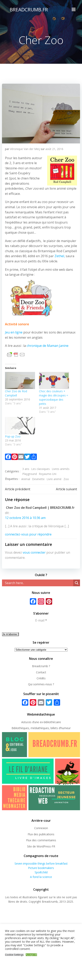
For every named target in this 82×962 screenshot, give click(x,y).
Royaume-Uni (47, 474)
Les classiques (40, 469)
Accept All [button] (31, 954)
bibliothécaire (52, 722)
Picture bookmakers (41, 868)
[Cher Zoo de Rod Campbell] (20, 380)
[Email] (21, 457)
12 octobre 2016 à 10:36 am (25, 518)
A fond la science (41, 877)
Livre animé (54, 479)
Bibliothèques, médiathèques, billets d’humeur (41, 728)
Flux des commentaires (41, 840)
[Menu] (73, 9)
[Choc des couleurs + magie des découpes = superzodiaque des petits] (54, 380)
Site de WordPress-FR (41, 846)
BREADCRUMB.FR (29, 9)
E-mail (41, 620)
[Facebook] (8, 457)
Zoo (66, 479)
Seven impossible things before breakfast (41, 863)
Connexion (41, 828)
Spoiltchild (41, 872)
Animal (25, 479)
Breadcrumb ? (41, 666)
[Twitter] (27, 457)
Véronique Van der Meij (25, 149)
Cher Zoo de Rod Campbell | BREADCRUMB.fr (40, 507)
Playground (29, 474)
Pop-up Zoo (12, 436)
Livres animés (60, 469)
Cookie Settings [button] (14, 954)
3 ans (25, 469)
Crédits (41, 678)
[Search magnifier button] (76, 583)
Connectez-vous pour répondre (28, 534)
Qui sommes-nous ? (41, 684)
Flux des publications (41, 834)
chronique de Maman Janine (47, 345)
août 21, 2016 (54, 149)
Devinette (38, 479)
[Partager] (33, 457)
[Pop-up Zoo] (20, 425)
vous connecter (34, 552)
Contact (41, 672)
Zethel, (60, 256)
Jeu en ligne (13, 332)
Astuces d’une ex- (32, 722)
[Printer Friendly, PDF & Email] (16, 354)
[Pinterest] (14, 457)
